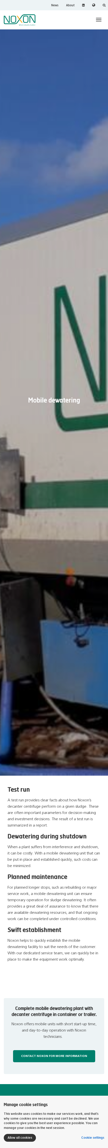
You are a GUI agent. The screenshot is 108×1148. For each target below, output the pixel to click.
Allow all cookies (20, 1138)
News (55, 5)
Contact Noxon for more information (54, 1056)
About (70, 5)
